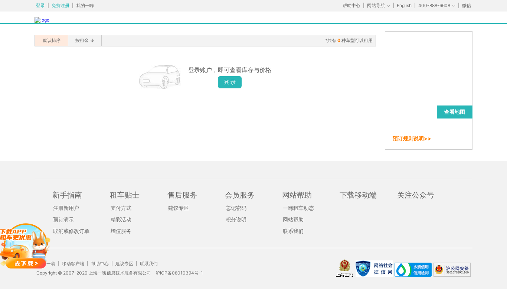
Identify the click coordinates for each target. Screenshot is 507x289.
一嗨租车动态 (298, 208)
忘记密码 (236, 208)
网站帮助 (293, 219)
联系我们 (293, 231)
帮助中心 (351, 5)
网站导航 (376, 5)
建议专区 (178, 208)
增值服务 (121, 231)
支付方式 (121, 208)
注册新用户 (66, 208)
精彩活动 (121, 219)
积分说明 (236, 219)
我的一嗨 (85, 5)
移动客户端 (73, 263)
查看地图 (454, 111)
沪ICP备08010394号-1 (179, 273)
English (404, 5)
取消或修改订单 (71, 231)
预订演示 (63, 219)
